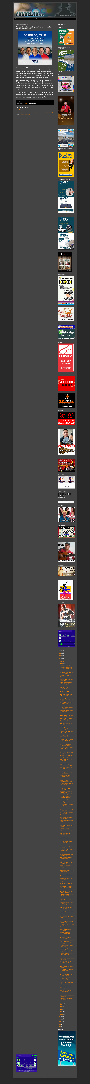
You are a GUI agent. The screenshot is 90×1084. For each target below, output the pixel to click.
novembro (62, 661)
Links (36, 18)
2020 (60, 1018)
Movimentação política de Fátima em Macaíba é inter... (67, 863)
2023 (60, 656)
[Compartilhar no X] (32, 103)
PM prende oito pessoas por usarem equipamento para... (67, 876)
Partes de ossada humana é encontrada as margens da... (66, 889)
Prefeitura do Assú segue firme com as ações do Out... (66, 763)
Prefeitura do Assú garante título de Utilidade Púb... (66, 983)
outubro (61, 663)
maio (61, 1007)
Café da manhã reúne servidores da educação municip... (67, 735)
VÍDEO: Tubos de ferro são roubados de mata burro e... (67, 831)
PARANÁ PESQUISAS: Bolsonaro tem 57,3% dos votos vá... (66, 740)
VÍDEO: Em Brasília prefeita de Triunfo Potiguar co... (65, 949)
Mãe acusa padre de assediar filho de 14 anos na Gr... (66, 964)
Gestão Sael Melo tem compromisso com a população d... (67, 957)
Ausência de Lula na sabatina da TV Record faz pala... (67, 850)
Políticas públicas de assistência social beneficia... (66, 792)
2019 (60, 1019)
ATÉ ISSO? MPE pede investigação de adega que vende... (66, 938)
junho (61, 1006)
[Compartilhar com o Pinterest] (35, 103)
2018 (60, 1021)
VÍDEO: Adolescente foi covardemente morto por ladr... (66, 765)
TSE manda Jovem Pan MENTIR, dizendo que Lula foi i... (66, 727)
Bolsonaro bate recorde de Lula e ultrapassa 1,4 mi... (66, 914)
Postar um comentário (22, 109)
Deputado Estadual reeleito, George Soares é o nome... (67, 871)
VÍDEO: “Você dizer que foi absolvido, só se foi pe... (65, 713)
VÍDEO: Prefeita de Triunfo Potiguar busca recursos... (66, 908)
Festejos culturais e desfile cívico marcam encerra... (66, 999)
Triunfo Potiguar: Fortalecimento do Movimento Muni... (66, 970)
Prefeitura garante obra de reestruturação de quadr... (65, 729)
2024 (60, 655)
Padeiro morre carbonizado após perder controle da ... (66, 866)
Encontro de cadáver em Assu (65, 675)
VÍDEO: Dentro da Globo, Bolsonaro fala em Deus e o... (66, 711)
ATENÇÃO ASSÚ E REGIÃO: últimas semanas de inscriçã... (67, 975)
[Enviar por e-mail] (29, 103)
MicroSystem (51, 1074)
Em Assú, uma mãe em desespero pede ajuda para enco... (66, 685)
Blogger (61, 1074)
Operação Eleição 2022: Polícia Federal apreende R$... (66, 724)
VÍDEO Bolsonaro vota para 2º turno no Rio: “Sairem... (66, 688)
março (61, 1011)
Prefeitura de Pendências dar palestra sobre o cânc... (65, 778)
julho (61, 1004)
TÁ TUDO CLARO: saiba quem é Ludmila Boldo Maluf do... (66, 745)
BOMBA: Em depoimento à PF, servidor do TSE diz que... (65, 797)
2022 (60, 658)
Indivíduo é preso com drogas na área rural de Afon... (66, 991)
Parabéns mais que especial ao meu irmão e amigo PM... (67, 698)
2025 (60, 653)
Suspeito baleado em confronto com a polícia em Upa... (67, 925)
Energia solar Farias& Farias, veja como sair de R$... (66, 920)
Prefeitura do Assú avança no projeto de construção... (67, 959)
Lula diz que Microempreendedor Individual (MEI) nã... (66, 708)
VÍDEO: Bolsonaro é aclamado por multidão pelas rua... (66, 700)
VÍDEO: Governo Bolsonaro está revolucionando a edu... (66, 815)
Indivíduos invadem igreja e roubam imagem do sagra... (66, 897)
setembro (62, 1001)
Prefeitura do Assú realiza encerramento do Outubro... (65, 671)
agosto (61, 1003)
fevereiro (61, 1012)
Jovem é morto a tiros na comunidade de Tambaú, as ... (66, 757)
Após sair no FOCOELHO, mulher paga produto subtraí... (66, 986)
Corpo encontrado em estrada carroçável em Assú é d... (65, 665)
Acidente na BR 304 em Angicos (66, 755)
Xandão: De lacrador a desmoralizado (64, 802)
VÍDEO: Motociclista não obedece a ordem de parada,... (66, 813)
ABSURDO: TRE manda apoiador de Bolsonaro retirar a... (67, 941)
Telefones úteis (42, 18)
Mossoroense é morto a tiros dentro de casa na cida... (66, 834)
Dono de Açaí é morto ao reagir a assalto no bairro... (66, 868)
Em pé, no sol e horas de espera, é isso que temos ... (66, 842)
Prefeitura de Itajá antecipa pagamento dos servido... (65, 737)
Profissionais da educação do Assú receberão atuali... (66, 784)
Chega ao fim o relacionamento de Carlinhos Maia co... (66, 858)
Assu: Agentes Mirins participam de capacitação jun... (66, 922)
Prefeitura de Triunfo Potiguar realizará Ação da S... (65, 930)
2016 (60, 1024)
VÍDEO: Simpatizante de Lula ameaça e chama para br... (65, 962)
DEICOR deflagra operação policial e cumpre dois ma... (66, 972)
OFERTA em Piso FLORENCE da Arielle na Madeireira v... (66, 892)
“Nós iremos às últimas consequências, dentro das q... (66, 781)
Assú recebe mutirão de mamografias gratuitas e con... (66, 839)
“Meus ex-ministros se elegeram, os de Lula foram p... (66, 750)
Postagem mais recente (21, 112)
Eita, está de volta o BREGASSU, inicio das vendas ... (66, 978)
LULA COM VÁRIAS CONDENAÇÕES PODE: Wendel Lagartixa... (66, 911)
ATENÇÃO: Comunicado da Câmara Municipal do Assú (67, 794)
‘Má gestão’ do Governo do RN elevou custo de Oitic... (66, 743)
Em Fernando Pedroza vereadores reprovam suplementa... (66, 748)
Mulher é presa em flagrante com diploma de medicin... (66, 768)
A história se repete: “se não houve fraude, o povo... (66, 680)
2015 (60, 1026)
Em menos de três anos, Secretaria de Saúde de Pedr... (66, 951)
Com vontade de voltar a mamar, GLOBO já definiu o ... (66, 760)
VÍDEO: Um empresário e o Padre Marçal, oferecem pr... (66, 903)
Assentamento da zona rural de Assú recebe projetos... (67, 879)
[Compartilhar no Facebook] (33, 103)
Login (34, 1074)
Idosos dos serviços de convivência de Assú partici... (66, 808)
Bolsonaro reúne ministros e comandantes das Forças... (65, 776)
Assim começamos (19, 18)
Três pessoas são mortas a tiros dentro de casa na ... (66, 860)
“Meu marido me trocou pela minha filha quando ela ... (66, 837)
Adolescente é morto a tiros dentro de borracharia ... (66, 946)
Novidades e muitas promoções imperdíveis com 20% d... (66, 874)
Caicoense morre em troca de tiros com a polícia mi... (66, 818)
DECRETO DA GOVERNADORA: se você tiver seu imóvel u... (66, 786)
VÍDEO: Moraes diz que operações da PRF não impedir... (66, 683)
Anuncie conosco (29, 18)
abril (61, 1009)
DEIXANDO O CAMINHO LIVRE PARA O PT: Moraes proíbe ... (66, 695)
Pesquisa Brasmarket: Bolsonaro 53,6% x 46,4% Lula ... (66, 789)
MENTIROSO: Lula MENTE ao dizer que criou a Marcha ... (66, 895)
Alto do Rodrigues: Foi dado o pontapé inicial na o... (65, 980)
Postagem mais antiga (49, 112)
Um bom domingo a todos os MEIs (66, 690)
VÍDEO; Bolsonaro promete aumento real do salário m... (67, 882)
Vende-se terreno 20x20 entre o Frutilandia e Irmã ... (66, 719)
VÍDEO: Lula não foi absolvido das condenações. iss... (66, 927)
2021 (60, 1016)
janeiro (61, 1014)
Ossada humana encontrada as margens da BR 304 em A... (66, 887)
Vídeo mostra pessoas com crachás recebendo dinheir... (66, 673)
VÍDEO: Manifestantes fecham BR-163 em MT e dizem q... (66, 677)
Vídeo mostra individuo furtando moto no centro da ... (66, 721)
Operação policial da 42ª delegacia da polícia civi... (66, 706)
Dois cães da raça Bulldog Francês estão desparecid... (66, 855)
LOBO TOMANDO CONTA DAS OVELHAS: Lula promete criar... (66, 668)
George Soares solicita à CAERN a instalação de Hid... (66, 847)
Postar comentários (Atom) (24, 114)
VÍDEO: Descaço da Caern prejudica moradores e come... (67, 810)
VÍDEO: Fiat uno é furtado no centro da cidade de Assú (66, 703)
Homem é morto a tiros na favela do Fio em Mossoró (66, 716)
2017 (60, 1023)
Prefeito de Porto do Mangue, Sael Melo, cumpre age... (66, 773)
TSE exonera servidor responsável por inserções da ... (66, 805)
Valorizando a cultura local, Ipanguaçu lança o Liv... (65, 933)
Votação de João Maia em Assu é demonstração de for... (66, 954)
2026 (60, 652)
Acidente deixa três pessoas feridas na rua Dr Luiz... (66, 732)
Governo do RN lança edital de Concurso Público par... (66, 829)
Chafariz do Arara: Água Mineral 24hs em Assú (66, 800)
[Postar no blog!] (31, 103)
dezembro (62, 660)
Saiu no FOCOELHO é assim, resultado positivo (65, 845)
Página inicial (35, 112)
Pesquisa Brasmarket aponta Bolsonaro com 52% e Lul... (65, 935)
